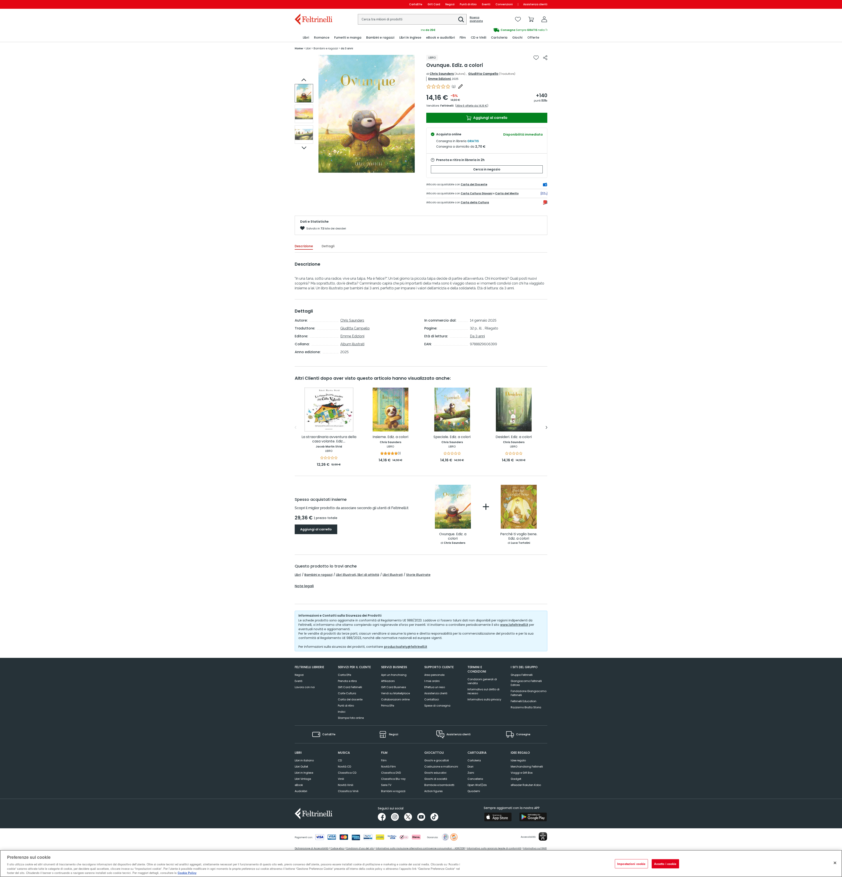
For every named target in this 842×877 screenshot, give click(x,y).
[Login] (544, 19)
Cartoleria (474, 760)
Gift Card (434, 4)
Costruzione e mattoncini (441, 766)
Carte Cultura (347, 693)
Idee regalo (518, 760)
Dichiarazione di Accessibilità (311, 848)
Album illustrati (352, 344)
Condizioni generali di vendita (482, 681)
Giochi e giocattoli (436, 760)
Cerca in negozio (486, 169)
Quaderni (473, 791)
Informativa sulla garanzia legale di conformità (494, 848)
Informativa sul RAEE (535, 848)
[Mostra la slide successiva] (304, 147)
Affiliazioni (388, 681)
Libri (298, 575)
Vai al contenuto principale (313, 4)
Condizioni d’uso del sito (360, 848)
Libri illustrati (393, 575)
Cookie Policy (187, 872)
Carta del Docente (474, 184)
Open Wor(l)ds (477, 785)
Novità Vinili (345, 785)
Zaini (470, 773)
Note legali (304, 586)
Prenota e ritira (347, 681)
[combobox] (412, 19)
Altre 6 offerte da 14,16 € (471, 105)
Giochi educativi (435, 773)
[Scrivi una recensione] (460, 86)
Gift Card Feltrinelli (350, 687)
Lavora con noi (305, 687)
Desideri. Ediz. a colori (514, 437)
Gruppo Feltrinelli (522, 675)
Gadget (516, 779)
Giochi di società (435, 779)
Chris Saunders (442, 74)
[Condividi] (545, 57)
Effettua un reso (434, 687)
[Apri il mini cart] (531, 19)
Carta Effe (344, 675)
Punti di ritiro (468, 4)
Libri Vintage (303, 779)
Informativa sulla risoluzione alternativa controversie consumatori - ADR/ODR (420, 848)
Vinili (341, 779)
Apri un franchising (394, 675)
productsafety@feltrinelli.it (405, 646)
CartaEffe (415, 4)
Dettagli (328, 246)
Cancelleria (475, 779)
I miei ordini (432, 681)
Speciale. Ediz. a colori (452, 437)
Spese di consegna (437, 705)
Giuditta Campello (483, 74)
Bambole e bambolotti (439, 785)
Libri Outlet (301, 766)
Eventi (486, 4)
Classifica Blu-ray (393, 779)
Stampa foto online (351, 718)
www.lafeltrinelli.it (514, 625)
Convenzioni (504, 4)
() (454, 86)
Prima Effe (387, 705)
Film (384, 760)
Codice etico (337, 848)
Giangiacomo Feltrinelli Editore (526, 683)
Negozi (450, 4)
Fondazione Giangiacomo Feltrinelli (528, 693)
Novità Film (388, 766)
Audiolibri (301, 791)
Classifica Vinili (348, 791)
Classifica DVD (391, 773)
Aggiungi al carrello (489, 117)
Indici (341, 712)
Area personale (434, 675)
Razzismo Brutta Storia (526, 707)
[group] (484, 30)
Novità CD (344, 766)
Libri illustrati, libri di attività (357, 575)
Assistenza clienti (535, 4)
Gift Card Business (393, 687)
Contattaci (431, 699)
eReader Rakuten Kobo (526, 785)
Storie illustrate (418, 575)
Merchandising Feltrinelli (527, 766)
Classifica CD (347, 773)
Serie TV (386, 785)
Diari (470, 766)
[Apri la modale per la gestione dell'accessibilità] (543, 836)
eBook (299, 785)
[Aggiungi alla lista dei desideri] (536, 57)
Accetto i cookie (665, 864)
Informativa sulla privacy (484, 699)
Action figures (433, 791)
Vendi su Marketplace (395, 693)
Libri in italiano (304, 760)
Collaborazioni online (395, 699)
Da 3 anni (477, 336)
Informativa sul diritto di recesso (483, 691)
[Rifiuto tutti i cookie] (835, 863)
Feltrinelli (446, 105)
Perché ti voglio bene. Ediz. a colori (518, 536)
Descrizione (304, 246)
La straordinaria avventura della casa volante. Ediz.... (328, 439)
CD (340, 760)
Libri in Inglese (304, 773)
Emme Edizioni (439, 79)
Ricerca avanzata (476, 19)
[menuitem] (305, 37)
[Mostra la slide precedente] (304, 79)
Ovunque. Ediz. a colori (452, 536)
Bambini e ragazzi (318, 575)
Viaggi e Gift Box (522, 773)
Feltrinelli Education (523, 701)
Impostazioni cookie (631, 864)
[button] (461, 19)
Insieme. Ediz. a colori (390, 437)
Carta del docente (350, 699)
